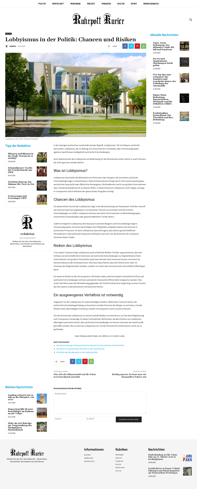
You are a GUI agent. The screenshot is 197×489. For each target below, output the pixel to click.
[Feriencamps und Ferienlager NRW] (42, 200)
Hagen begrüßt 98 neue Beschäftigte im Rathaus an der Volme (21, 411)
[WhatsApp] (143, 46)
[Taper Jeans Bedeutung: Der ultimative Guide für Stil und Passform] (184, 46)
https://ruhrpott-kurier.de (27, 238)
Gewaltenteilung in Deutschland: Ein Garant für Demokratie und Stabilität (90, 345)
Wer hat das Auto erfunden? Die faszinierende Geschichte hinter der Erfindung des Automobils (164, 80)
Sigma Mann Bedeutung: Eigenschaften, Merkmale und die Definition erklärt (162, 99)
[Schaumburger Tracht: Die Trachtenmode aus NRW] (42, 171)
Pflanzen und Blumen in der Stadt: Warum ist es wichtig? (21, 156)
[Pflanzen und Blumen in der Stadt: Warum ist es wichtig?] (42, 157)
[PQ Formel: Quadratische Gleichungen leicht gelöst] (184, 62)
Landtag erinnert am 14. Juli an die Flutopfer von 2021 (21, 397)
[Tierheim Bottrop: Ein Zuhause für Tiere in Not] (42, 185)
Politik (8, 34)
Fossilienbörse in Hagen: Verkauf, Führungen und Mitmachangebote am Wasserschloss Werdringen (164, 470)
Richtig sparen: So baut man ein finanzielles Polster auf (129, 375)
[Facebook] (125, 46)
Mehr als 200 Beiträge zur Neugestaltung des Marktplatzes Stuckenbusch (20, 426)
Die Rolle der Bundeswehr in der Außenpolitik (77, 352)
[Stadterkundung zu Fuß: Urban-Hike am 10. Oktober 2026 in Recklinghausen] (187, 457)
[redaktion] (7, 46)
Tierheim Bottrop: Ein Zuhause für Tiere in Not (21, 183)
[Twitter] (131, 46)
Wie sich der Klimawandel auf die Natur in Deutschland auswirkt (75, 375)
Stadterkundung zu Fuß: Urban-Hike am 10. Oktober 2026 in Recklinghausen (163, 457)
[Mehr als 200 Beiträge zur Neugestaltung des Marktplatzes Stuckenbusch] (42, 427)
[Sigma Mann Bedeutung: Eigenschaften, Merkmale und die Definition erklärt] (184, 98)
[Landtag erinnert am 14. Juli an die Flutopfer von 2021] (42, 399)
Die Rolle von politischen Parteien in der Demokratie (80, 348)
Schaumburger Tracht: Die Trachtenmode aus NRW (20, 170)
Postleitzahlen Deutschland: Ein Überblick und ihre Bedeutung (163, 116)
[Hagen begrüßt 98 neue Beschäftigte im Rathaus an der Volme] (42, 413)
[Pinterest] (137, 46)
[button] (190, 19)
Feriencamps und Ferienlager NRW (17, 197)
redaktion (12, 46)
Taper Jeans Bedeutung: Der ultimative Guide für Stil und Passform (163, 46)
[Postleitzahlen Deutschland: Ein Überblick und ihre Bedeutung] (184, 116)
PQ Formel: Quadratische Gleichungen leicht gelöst (163, 62)
